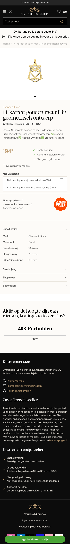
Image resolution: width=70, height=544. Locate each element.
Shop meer (9, 277)
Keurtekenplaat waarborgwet (35, 526)
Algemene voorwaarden (35, 520)
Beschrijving (9, 269)
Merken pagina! (58, 440)
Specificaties (10, 229)
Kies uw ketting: (11, 173)
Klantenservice (15, 380)
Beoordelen (9, 285)
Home (6, 43)
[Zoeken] (62, 22)
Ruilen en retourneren (19, 390)
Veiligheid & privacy (35, 514)
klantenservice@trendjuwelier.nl (24, 385)
